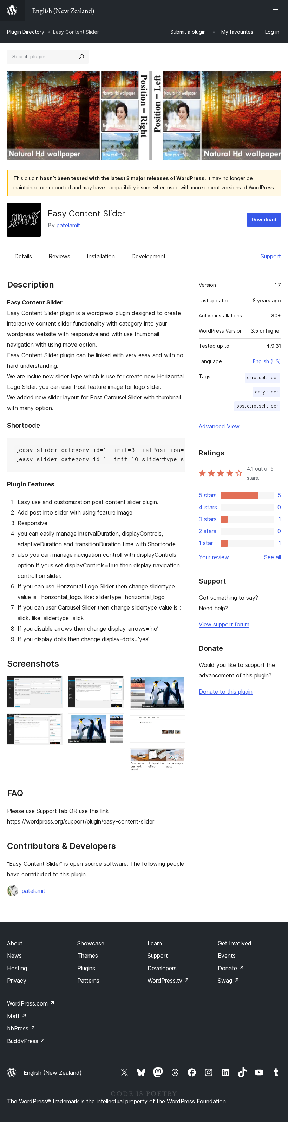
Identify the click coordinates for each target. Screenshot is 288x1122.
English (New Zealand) (53, 1072)
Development (148, 256)
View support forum (224, 624)
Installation (101, 256)
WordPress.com (31, 1003)
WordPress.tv (168, 980)
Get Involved (234, 943)
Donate (231, 968)
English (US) (267, 361)
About (14, 943)
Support (271, 256)
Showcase (90, 943)
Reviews (59, 256)
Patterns (88, 980)
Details (23, 256)
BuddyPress (26, 1041)
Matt (17, 1016)
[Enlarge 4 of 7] (114, 722)
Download (263, 219)
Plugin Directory (25, 32)
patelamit (68, 225)
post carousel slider (257, 406)
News (14, 955)
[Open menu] (277, 10)
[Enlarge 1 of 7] (53, 685)
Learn (155, 943)
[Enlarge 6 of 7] (175, 724)
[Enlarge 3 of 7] (114, 685)
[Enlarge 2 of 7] (53, 722)
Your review (214, 557)
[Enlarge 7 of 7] (175, 757)
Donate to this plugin (226, 691)
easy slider (266, 392)
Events (227, 955)
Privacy (16, 980)
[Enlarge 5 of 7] (175, 685)
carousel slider (262, 377)
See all (272, 557)
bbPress (21, 1028)
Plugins (86, 968)
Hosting (17, 968)
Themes (87, 955)
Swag (228, 980)
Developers (162, 968)
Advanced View (219, 426)
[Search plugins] (81, 57)
